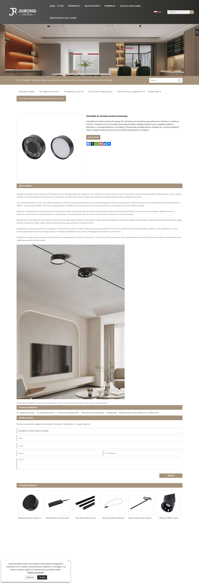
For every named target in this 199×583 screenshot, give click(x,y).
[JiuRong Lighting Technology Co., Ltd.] (22, 12)
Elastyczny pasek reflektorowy (113, 518)
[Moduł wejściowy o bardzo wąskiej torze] (58, 502)
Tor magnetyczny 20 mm (26, 413)
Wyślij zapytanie (93, 137)
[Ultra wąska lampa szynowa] (86, 502)
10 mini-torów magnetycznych (68, 413)
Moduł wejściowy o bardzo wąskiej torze (59, 518)
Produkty (26, 80)
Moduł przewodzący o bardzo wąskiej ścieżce (31, 518)
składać (171, 476)
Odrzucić (30, 577)
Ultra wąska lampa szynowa (86, 518)
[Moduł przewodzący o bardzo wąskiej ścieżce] (30, 502)
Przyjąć (42, 577)
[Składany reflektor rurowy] (168, 502)
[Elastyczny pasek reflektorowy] (113, 502)
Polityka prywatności (35, 573)
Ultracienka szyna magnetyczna (92, 413)
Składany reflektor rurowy (168, 518)
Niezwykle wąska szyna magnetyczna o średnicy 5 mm (54, 80)
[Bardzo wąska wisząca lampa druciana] (141, 502)
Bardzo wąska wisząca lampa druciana (142, 518)
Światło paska (112, 413)
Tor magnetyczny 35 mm (46, 413)
